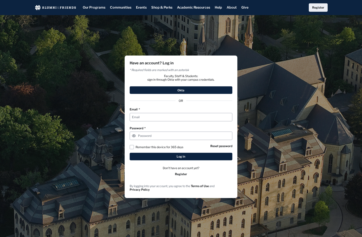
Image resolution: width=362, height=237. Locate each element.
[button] (133, 135)
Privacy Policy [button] (140, 189)
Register (181, 174)
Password (138, 128)
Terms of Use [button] (200, 186)
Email (135, 109)
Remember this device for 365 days (159, 147)
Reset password (221, 146)
